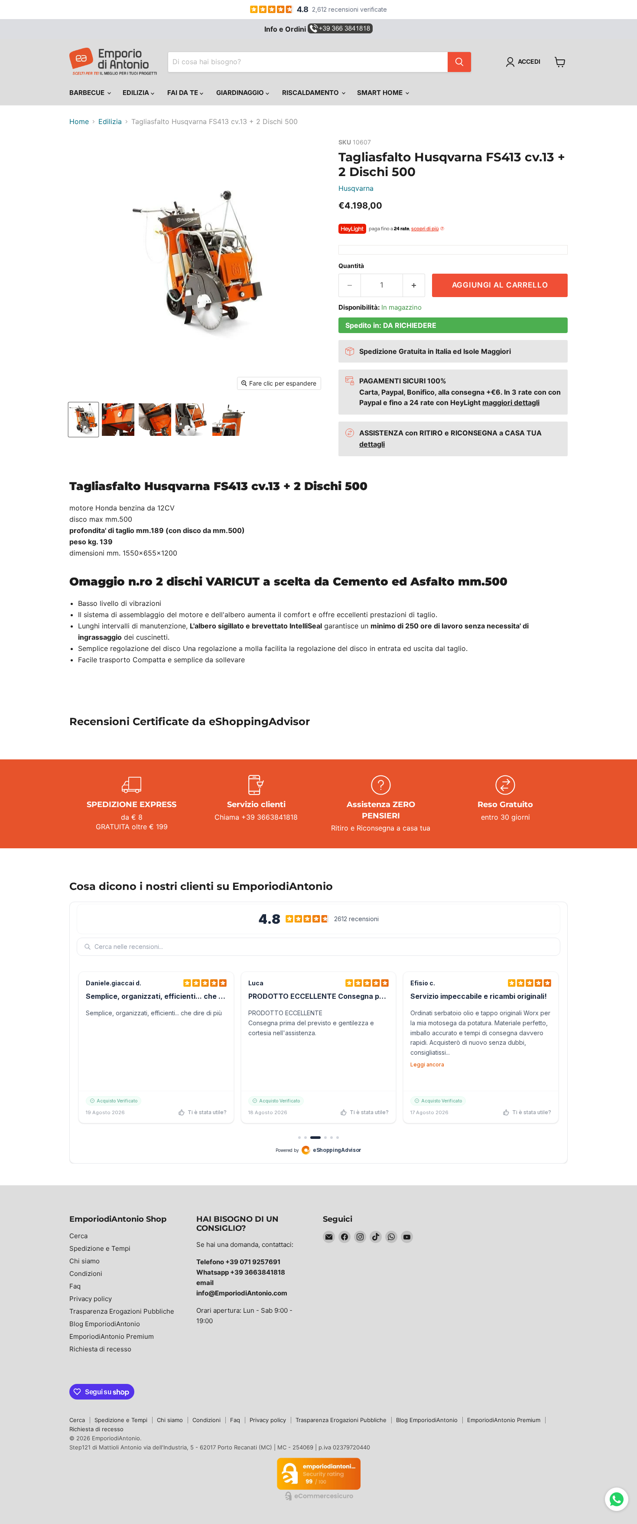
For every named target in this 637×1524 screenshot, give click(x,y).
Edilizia (137, 92)
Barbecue (87, 92)
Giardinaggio (241, 92)
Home (79, 121)
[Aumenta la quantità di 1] (414, 285)
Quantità (351, 265)
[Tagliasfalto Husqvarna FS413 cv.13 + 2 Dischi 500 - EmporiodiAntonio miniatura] (83, 419)
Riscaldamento (311, 92)
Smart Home (380, 92)
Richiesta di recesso (100, 1349)
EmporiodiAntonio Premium (111, 1336)
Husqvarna (356, 188)
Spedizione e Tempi (99, 1248)
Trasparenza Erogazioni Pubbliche (121, 1311)
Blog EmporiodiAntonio (104, 1324)
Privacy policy (90, 1299)
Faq (75, 1286)
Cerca (78, 1236)
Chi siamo (84, 1261)
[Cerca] (459, 62)
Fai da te (183, 92)
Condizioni (85, 1273)
